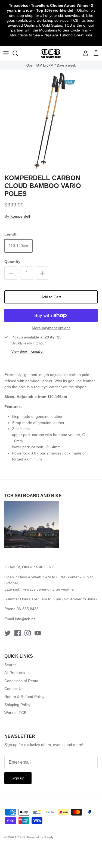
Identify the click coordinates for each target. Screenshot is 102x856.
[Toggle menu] (6, 53)
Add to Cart (51, 297)
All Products (14, 672)
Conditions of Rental (21, 681)
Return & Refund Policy (24, 696)
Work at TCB (15, 712)
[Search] (18, 53)
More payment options (51, 328)
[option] (51, 120)
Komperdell (20, 216)
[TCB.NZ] (51, 53)
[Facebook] (17, 633)
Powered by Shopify (40, 837)
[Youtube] (38, 633)
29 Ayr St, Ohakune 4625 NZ (29, 567)
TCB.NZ (20, 837)
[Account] (84, 53)
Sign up (17, 778)
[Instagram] (27, 633)
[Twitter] (7, 633)
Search (10, 665)
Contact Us (13, 688)
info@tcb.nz (25, 619)
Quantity (12, 261)
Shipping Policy (17, 705)
